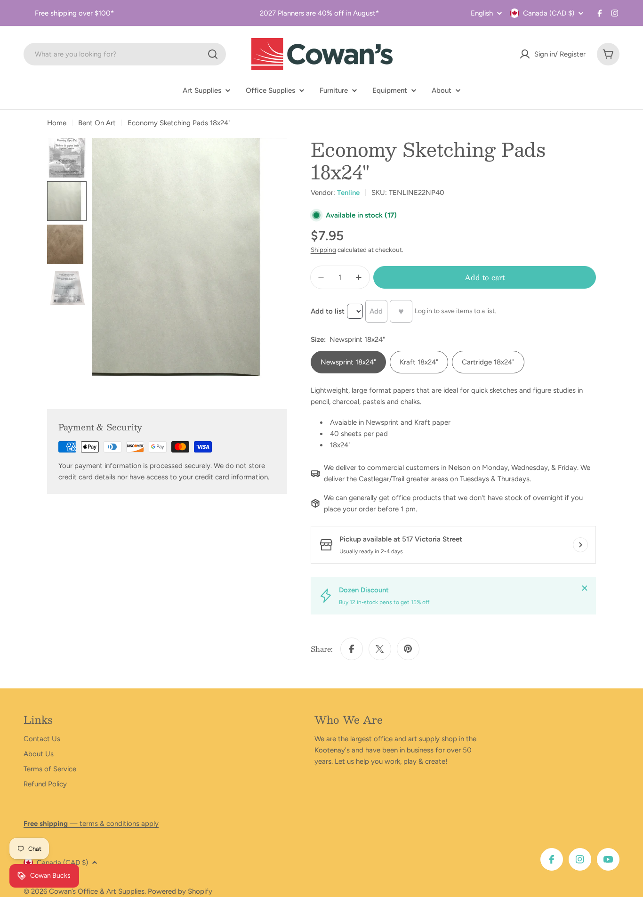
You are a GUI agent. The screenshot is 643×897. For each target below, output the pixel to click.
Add (376, 311)
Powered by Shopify (180, 891)
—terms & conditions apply (91, 823)
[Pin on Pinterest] (408, 649)
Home (56, 123)
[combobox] (125, 54)
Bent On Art (97, 123)
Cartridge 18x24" (488, 362)
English (482, 13)
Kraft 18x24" (419, 362)
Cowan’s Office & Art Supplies (97, 891)
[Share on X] (380, 649)
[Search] (212, 54)
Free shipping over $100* (74, 13)
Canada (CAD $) (548, 13)
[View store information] (580, 544)
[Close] (585, 588)
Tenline (348, 192)
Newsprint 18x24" (348, 362)
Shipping (323, 249)
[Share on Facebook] (351, 649)
